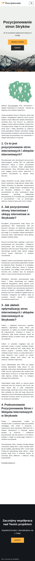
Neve (2, 559)
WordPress (16, 559)
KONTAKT (17, 48)
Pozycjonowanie (13, 105)
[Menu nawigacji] (31, 3)
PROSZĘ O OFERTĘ (17, 42)
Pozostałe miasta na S (8, 463)
